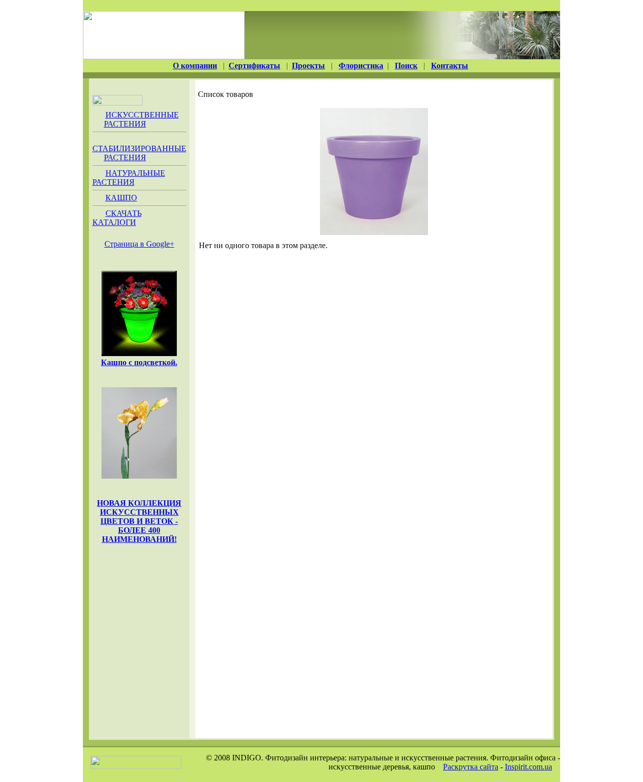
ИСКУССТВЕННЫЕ (141, 119)
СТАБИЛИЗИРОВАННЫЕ (139, 153)
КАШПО (121, 197)
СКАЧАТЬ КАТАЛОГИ (117, 218)
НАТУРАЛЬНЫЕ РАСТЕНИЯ (128, 177)
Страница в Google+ (139, 244)
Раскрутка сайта (470, 766)
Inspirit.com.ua (528, 766)
